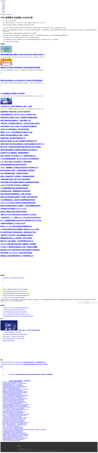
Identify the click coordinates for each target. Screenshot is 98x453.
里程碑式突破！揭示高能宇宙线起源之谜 (12, 138)
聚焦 (4, 12)
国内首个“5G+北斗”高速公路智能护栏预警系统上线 (16, 226)
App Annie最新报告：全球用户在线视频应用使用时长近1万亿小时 (16, 409)
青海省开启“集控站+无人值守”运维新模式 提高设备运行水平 (18, 141)
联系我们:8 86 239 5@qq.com (27, 449)
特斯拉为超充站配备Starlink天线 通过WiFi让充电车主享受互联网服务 (21, 80)
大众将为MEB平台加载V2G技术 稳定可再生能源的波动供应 (15, 402)
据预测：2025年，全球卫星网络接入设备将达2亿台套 (16, 132)
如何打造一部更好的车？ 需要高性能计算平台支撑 (13, 436)
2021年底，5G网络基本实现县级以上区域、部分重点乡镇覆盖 (19, 247)
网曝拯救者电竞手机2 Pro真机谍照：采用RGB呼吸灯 (16, 238)
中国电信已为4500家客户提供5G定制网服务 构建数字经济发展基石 (16, 295)
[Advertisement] (34, 266)
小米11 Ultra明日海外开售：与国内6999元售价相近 (13, 427)
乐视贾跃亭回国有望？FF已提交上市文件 (12, 223)
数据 (4, 9)
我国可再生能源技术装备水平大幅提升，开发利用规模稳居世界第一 (20, 205)
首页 (8, 14)
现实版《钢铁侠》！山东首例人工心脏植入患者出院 (13, 336)
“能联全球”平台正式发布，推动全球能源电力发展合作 (16, 235)
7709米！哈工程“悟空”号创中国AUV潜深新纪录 (14, 185)
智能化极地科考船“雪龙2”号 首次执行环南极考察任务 (13, 439)
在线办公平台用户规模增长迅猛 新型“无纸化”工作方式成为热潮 (15, 389)
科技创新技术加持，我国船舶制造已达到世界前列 (15, 191)
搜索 (88, 302)
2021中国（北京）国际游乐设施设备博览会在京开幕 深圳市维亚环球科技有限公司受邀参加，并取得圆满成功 (31, 374)
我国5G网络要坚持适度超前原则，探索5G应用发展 (15, 194)
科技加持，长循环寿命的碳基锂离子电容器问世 (12, 382)
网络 (4, 7)
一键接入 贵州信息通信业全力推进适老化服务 (12, 393)
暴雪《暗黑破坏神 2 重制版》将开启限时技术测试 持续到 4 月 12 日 (16, 422)
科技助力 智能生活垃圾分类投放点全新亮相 (13, 211)
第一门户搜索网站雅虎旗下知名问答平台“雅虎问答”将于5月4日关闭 (20, 220)
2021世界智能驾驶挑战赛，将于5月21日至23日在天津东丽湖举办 (19, 158)
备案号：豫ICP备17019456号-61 (55, 450)
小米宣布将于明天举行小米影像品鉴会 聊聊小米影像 (13, 399)
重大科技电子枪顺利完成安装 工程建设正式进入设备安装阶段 (15, 437)
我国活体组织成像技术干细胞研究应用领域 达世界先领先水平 (19, 150)
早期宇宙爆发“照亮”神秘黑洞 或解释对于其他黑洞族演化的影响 (19, 182)
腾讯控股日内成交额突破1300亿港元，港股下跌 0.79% (13, 401)
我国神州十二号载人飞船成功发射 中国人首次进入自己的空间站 (15, 434)
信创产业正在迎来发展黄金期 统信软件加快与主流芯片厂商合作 (15, 395)
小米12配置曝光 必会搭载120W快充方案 (12, 93)
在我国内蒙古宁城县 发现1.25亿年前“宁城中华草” (15, 111)
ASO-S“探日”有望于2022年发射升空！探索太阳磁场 (16, 161)
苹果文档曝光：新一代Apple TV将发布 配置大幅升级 (16, 253)
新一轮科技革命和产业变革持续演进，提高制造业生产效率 (18, 232)
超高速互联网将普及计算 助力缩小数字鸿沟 (13, 164)
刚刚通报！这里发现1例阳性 (9, 340)
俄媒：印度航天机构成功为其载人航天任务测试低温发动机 (15, 334)
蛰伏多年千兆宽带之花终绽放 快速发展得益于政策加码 (14, 297)
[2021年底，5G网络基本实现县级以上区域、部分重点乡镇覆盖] (10, 287)
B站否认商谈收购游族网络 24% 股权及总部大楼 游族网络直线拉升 (16, 404)
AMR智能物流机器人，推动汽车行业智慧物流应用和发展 (17, 200)
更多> (4, 305)
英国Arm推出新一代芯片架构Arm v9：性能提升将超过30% (18, 155)
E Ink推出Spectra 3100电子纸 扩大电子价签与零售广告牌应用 (15, 417)
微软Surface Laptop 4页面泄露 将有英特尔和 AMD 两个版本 (14, 415)
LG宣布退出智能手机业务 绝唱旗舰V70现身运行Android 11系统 (19, 229)
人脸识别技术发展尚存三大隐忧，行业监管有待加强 (13, 385)
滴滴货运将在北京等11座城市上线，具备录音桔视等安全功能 (15, 398)
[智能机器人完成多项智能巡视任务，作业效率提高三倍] (6, 380)
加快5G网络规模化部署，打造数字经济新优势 (14, 173)
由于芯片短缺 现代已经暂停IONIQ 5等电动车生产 (13, 397)
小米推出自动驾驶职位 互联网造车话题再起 (11, 440)
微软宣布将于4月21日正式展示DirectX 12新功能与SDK (13, 408)
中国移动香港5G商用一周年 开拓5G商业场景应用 (15, 179)
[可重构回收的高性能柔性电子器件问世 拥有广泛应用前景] (12, 364)
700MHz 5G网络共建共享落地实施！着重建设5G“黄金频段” (18, 244)
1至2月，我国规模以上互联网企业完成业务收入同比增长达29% (19, 167)
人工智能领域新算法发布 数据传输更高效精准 (14, 188)
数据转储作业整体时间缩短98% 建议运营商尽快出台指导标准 (15, 391)
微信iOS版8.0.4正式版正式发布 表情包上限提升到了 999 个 (14, 418)
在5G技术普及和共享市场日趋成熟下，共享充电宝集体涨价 (15, 383)
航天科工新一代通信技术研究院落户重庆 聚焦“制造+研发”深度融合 (20, 147)
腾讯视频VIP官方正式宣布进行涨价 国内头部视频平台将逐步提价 (20, 250)
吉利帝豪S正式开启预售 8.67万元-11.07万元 (13, 208)
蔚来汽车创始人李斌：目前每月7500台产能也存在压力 (13, 421)
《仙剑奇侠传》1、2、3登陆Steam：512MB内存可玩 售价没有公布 (20, 217)
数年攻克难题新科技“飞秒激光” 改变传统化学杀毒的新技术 (14, 433)
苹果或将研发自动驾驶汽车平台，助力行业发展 (12, 384)
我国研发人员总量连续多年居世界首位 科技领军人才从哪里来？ (15, 435)
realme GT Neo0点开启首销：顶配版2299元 (11, 426)
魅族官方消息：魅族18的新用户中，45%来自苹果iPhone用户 (15, 423)
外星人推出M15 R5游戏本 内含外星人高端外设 (12, 416)
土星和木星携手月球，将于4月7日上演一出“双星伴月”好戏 (18, 114)
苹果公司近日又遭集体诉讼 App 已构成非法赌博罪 (13, 412)
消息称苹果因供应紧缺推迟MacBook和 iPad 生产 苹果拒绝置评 (15, 405)
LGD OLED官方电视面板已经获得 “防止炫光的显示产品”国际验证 (16, 414)
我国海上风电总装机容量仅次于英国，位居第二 (14, 135)
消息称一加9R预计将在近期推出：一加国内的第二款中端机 (14, 424)
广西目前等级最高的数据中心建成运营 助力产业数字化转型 (15, 311)
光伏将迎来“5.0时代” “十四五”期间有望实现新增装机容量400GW (16, 307)
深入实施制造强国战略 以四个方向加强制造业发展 (13, 430)
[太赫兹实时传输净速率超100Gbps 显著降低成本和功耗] (11, 362)
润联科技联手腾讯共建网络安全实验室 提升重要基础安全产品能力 (16, 293)
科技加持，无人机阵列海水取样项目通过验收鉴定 (13, 390)
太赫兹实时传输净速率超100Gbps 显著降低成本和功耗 (34, 362)
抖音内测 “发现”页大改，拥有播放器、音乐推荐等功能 (14, 420)
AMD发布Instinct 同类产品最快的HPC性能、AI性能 (16, 106)
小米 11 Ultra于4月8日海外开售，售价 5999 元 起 (12, 410)
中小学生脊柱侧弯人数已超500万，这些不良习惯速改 (13, 338)
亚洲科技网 (19, 449)
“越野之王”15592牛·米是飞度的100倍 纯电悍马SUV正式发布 (18, 214)
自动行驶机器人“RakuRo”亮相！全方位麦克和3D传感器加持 (18, 126)
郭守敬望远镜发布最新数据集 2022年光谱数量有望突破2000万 (15, 386)
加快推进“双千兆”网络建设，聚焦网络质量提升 (14, 153)
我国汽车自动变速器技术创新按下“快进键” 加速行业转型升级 (19, 197)
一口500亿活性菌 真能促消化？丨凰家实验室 (12, 332)
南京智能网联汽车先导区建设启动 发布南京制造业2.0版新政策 (15, 392)
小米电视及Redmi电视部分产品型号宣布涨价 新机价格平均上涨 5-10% (17, 407)
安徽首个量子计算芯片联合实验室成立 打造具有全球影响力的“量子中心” (22, 144)
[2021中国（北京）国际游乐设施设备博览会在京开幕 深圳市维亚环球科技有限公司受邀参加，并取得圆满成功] (6, 374)
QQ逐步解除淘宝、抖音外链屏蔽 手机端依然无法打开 (13, 277)
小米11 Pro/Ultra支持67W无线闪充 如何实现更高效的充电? (18, 203)
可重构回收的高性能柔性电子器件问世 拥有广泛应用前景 (35, 364)
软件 (4, 6)
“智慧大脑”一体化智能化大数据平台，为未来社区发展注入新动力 (20, 123)
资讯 (4, 4)
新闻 (4, 3)
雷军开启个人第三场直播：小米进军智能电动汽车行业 (16, 241)
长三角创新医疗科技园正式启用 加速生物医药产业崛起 (14, 309)
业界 (4, 11)
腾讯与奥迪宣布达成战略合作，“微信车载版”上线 (15, 120)
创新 (4, 5)
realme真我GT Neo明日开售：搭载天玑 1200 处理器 (13, 428)
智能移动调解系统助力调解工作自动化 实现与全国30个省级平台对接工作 (22, 54)
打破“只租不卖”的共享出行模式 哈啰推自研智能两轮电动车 (14, 396)
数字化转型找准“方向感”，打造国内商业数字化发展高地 (17, 170)
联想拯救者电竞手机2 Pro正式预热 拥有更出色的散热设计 (14, 411)
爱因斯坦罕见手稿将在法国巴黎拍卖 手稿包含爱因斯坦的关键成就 (20, 67)
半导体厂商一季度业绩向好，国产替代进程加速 (14, 129)
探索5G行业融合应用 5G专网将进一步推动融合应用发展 (17, 176)
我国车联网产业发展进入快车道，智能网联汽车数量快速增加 (18, 117)
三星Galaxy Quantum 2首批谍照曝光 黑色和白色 (12, 403)
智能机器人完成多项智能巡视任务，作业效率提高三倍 (16, 256)
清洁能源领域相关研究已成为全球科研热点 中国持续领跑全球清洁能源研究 (18, 316)
